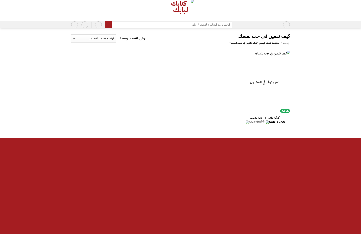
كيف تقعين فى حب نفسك (264, 118)
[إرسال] (108, 24)
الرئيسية (286, 43)
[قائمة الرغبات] (84, 24)
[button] (286, 24)
